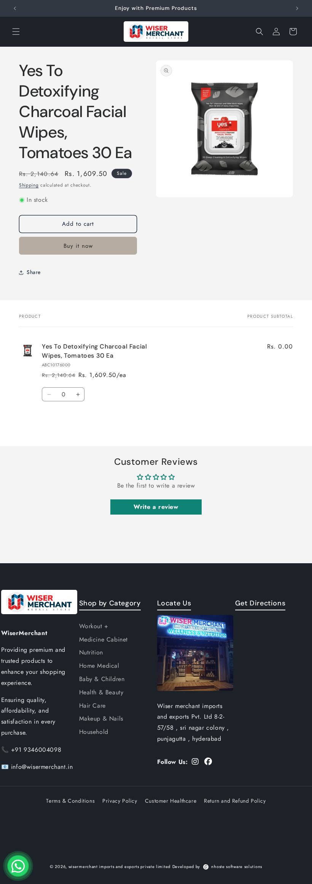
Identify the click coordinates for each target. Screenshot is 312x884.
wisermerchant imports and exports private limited (119, 866)
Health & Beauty (101, 692)
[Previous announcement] (14, 8)
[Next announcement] (297, 8)
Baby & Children (102, 679)
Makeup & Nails (101, 718)
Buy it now (78, 246)
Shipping (29, 185)
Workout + (93, 626)
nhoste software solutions (236, 866)
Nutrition (91, 652)
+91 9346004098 (36, 749)
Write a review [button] (156, 506)
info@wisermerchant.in (42, 766)
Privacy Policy (119, 801)
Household (93, 731)
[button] (16, 31)
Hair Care (92, 705)
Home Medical (99, 665)
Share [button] (34, 272)
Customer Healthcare (170, 801)
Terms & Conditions (70, 801)
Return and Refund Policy (235, 801)
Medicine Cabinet (103, 639)
